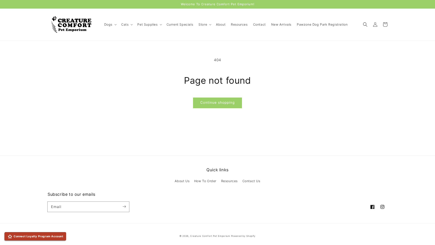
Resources (229, 181)
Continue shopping (217, 102)
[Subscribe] (124, 207)
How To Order (205, 181)
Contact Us (251, 181)
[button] (365, 24)
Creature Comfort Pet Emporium (210, 236)
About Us (182, 181)
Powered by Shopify (243, 236)
